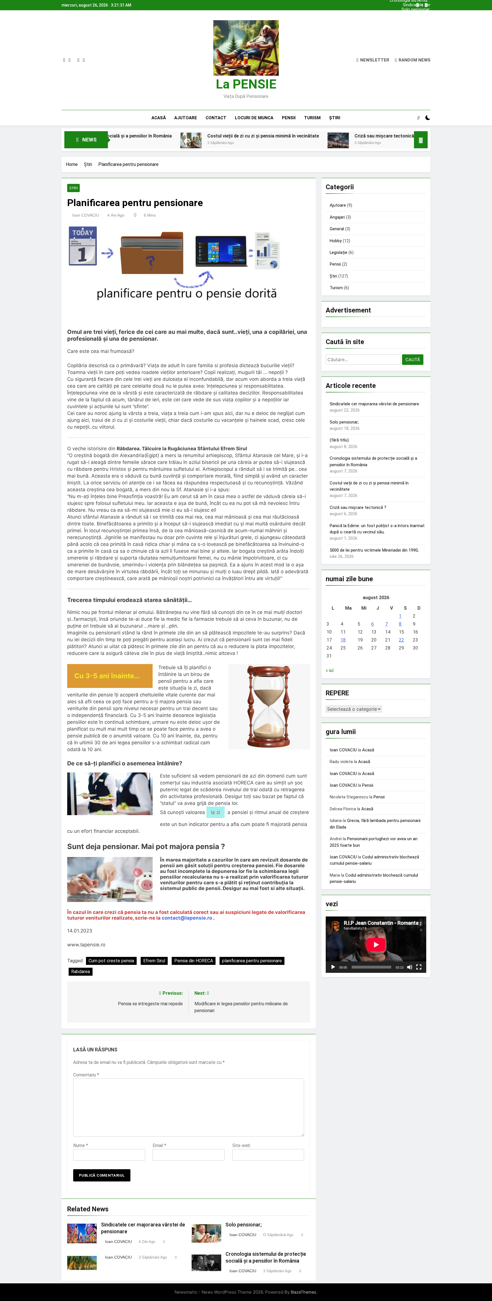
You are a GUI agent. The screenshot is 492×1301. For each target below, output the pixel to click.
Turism (312, 117)
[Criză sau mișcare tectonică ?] (291, 143)
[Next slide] (426, 5)
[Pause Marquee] (421, 139)
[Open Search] (418, 117)
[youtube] (84, 60)
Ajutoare (185, 117)
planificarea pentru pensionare (252, 960)
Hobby (336, 240)
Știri (334, 117)
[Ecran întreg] (419, 967)
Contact (216, 117)
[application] (376, 944)
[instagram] (69, 60)
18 (343, 640)
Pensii (289, 117)
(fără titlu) (339, 440)
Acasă (158, 117)
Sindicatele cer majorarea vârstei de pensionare (411, 5)
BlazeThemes (303, 1292)
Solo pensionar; (415, 9)
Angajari (337, 217)
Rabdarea (80, 971)
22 (401, 640)
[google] (78, 60)
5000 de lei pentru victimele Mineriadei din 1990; (374, 550)
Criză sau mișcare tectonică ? (339, 136)
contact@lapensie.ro (187, 918)
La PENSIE (246, 84)
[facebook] (64, 60)
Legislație (338, 252)
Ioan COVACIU (85, 215)
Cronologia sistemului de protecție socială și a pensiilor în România (410, 14)
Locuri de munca (254, 117)
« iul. (330, 670)
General (337, 228)
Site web (241, 1145)
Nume (80, 1145)
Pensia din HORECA (193, 960)
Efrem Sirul (154, 960)
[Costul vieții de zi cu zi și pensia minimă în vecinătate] (144, 143)
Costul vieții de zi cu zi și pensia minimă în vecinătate (216, 136)
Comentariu (86, 1075)
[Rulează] (333, 967)
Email (159, 1145)
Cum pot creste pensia (111, 960)
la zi (215, 812)
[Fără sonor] (410, 967)
